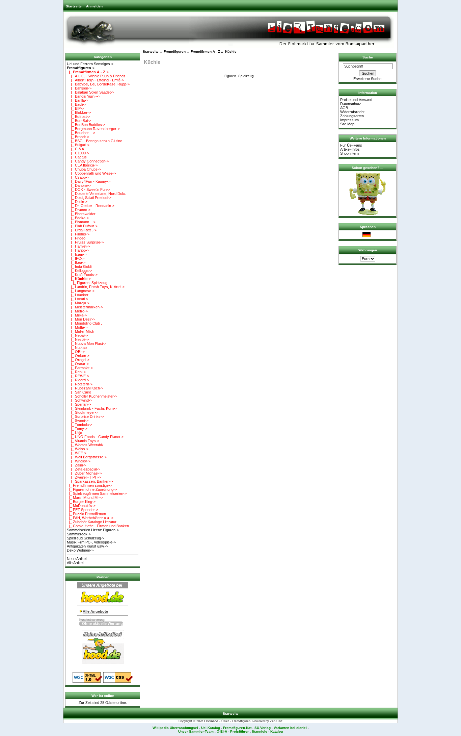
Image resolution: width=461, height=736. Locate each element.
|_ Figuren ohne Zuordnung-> (92, 489)
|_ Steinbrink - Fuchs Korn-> (92, 408)
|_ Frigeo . (77, 238)
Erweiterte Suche (367, 79)
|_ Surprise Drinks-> (85, 416)
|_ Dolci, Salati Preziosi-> (89, 198)
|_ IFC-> (75, 258)
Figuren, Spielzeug (239, 76)
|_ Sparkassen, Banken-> (90, 481)
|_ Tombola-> (79, 425)
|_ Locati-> (77, 299)
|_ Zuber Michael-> (84, 473)
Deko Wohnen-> (80, 550)
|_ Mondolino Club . (84, 323)
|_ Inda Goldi (79, 266)
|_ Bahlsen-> (79, 88)
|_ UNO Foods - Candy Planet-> (95, 437)
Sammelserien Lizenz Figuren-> (93, 530)
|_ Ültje (74, 433)
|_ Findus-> (78, 234)
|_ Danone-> (79, 185)
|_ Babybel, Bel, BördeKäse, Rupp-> (98, 84)
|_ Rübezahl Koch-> (85, 388)
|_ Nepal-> (77, 335)
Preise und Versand (356, 100)
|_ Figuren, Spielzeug (87, 283)
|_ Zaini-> (76, 465)
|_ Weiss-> (77, 449)
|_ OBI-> (76, 352)
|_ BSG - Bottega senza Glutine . (95, 141)
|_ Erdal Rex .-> (82, 230)
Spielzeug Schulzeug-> (85, 538)
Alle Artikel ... (77, 563)
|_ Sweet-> (77, 420)
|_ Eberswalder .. (83, 214)
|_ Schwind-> (79, 400)
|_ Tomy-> (77, 429)
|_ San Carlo (79, 392)
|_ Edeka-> (78, 218)
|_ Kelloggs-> (79, 271)
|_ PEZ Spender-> (82, 510)
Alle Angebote (95, 611)
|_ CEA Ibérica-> (82, 165)
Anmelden (94, 6)
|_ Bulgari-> (78, 145)
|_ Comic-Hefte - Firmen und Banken (98, 526)
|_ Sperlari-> (79, 404)
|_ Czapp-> (78, 177)
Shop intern (349, 153)
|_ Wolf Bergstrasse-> (87, 457)
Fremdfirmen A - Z (205, 51)
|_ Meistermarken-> (85, 307)
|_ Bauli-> (76, 104)
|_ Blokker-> (79, 112)
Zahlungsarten (352, 116)
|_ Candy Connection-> (88, 161)
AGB (344, 108)
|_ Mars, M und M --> (85, 498)
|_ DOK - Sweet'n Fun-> (88, 189)
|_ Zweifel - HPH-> (84, 477)
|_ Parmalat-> (80, 368)
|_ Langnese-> (80, 291)
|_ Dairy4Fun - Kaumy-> (88, 181)
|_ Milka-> (77, 315)
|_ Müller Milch (80, 331)
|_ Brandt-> (78, 137)
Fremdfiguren (175, 51)
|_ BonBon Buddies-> (86, 125)
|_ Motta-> (77, 327)
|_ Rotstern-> (79, 384)
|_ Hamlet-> (78, 246)
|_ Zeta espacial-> (83, 469)
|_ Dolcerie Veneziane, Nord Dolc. (96, 194)
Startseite (74, 6)
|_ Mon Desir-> (81, 319)
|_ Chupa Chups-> (84, 169)
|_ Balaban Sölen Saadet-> (90, 92)
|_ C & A (75, 149)
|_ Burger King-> (81, 502)
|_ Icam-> (76, 254)
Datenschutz (350, 104)
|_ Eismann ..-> (81, 222)
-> (80, 68)
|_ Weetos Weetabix (85, 445)
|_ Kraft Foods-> (82, 275)
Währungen (367, 250)
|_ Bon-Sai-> (79, 121)
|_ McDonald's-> (81, 506)
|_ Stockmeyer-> (82, 412)
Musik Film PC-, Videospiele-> (91, 542)
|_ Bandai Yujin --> (83, 96)
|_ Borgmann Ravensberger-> (93, 129)
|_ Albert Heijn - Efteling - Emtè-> (95, 80)
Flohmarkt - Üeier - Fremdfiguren (227, 721)
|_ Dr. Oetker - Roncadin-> (90, 206)
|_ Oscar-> (78, 364)
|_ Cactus (77, 157)
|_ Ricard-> (78, 380)
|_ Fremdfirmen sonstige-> (89, 485)
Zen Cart (276, 721)
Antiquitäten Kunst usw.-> (87, 546)
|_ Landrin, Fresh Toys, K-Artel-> (96, 287)
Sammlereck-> (79, 534)
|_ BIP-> (75, 108)
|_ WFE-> (76, 453)
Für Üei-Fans (351, 145)
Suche (367, 57)
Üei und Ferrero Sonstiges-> (90, 64)
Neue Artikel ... (78, 559)
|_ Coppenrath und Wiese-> (91, 173)
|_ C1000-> (78, 153)
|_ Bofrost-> (78, 117)
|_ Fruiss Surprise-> (85, 242)
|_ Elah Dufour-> (82, 226)
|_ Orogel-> (78, 360)
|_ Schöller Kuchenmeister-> (92, 396)
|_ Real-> (76, 372)
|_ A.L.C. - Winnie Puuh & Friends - (97, 76)
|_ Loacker (77, 295)
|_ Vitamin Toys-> (83, 441)
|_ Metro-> (77, 311)
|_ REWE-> (78, 376)
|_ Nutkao (77, 348)
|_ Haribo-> (78, 250)
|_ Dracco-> (78, 210)
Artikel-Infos (350, 149)
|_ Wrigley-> (78, 461)
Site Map (347, 124)
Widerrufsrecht (352, 112)
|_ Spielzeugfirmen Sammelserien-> (97, 493)
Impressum (349, 120)
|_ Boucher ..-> (81, 133)
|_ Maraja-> (78, 303)
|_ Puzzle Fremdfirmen (86, 514)
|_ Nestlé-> (78, 339)
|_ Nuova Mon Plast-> (86, 343)
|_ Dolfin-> (77, 202)
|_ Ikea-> (76, 262)
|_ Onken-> (78, 356)
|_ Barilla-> (77, 100)
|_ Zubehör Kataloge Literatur (91, 522)
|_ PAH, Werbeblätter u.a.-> (90, 518)
